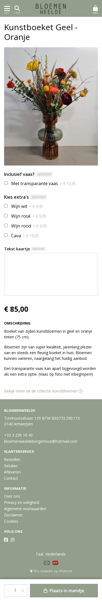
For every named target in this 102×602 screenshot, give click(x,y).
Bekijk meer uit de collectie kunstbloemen (41, 391)
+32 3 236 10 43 (18, 435)
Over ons (12, 496)
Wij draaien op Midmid (52, 571)
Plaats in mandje (66, 591)
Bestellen (12, 459)
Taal (39, 554)
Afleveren (12, 472)
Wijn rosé (28, 216)
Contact (11, 478)
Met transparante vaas (43, 183)
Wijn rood (29, 226)
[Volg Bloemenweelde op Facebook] (6, 540)
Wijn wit (27, 206)
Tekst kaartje (17, 248)
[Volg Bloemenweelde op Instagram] (12, 540)
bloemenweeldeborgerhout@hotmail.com (41, 441)
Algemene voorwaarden (25, 508)
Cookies (11, 521)
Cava (25, 236)
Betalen (11, 465)
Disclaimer (13, 514)
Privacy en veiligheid (21, 502)
